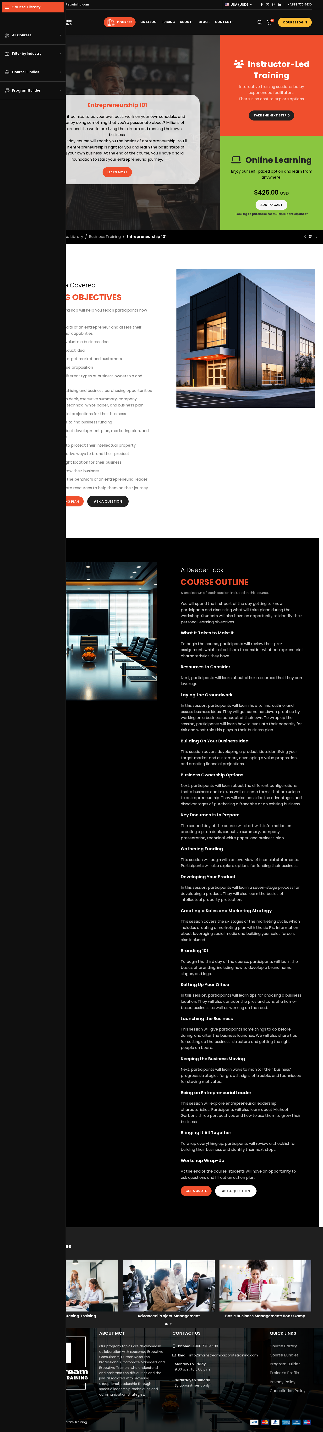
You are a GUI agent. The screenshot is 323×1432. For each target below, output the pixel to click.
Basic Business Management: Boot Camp (265, 1316)
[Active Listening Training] (72, 1285)
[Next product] (316, 237)
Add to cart (271, 205)
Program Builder (285, 1364)
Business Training (105, 236)
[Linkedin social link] (279, 4)
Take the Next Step (270, 115)
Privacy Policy (283, 1382)
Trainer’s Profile (284, 1373)
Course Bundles (284, 1355)
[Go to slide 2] (171, 1324)
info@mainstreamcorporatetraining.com (218, 1355)
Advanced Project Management (168, 1316)
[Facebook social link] (262, 4)
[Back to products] (311, 237)
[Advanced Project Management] (169, 1285)
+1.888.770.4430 (198, 1346)
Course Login (295, 22)
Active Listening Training (72, 1316)
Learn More (117, 172)
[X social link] (268, 4)
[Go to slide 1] (166, 1324)
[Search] (260, 22)
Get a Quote (196, 1191)
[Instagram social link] (274, 4)
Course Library (69, 236)
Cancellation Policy (288, 1391)
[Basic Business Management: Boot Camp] (265, 1285)
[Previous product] (305, 237)
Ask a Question (108, 501)
